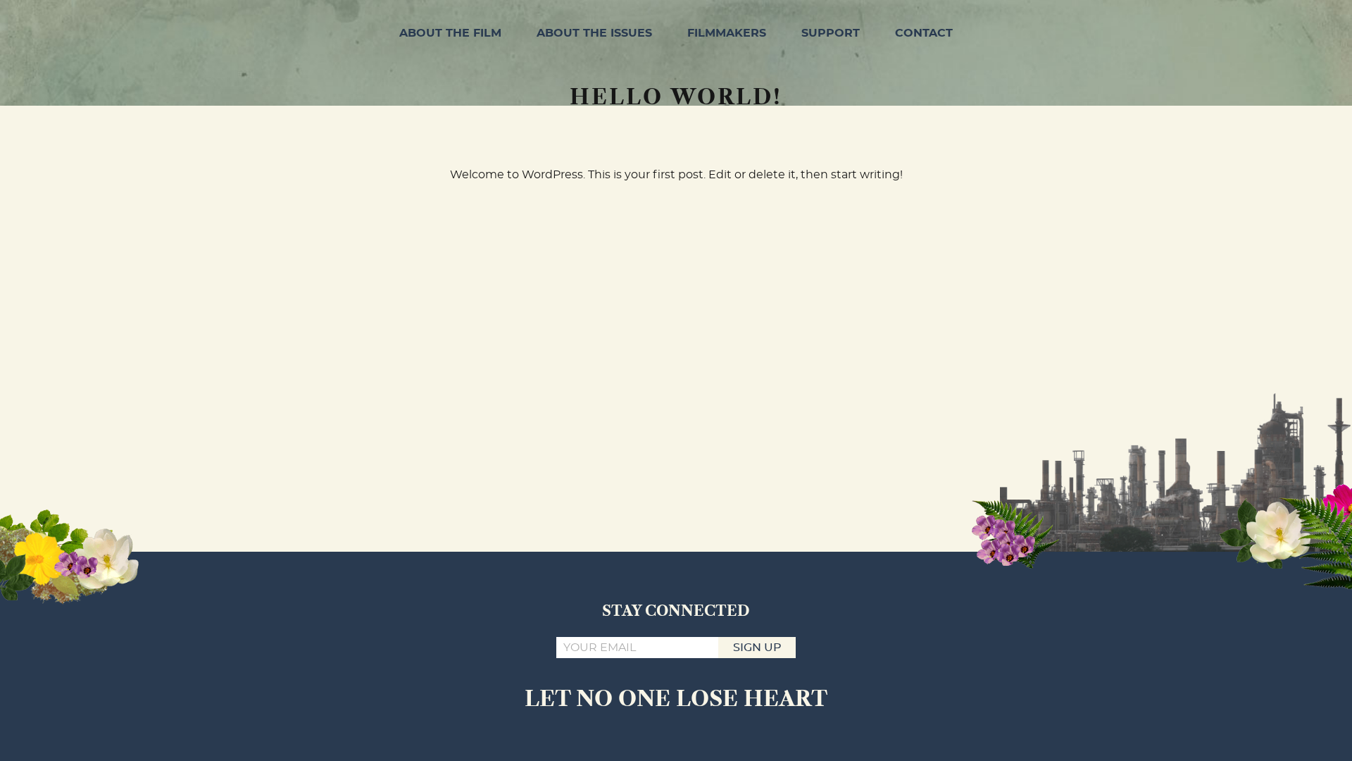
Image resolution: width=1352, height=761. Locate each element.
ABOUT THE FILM (450, 33)
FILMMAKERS (726, 33)
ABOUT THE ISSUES (594, 33)
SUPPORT (830, 33)
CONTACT (924, 33)
